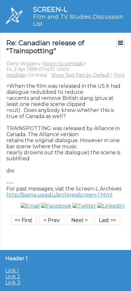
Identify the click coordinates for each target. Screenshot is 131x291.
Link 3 (12, 283)
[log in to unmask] (64, 63)
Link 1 (12, 270)
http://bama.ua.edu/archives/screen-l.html (59, 195)
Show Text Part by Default (81, 75)
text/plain (16, 75)
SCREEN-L (50, 9)
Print (119, 75)
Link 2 (12, 277)
